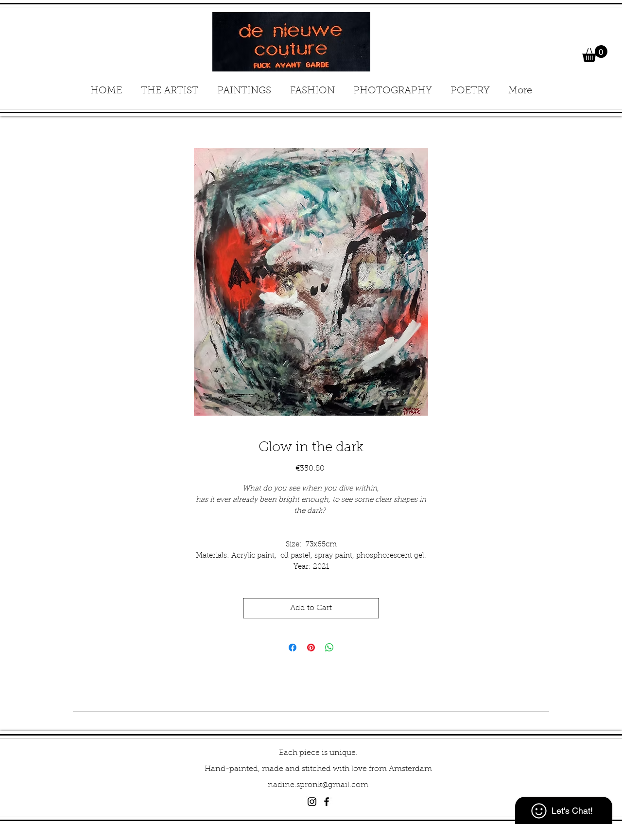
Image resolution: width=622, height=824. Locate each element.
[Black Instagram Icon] (312, 801)
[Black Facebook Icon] (326, 801)
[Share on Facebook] (292, 647)
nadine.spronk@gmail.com (318, 785)
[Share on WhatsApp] (329, 647)
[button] (594, 53)
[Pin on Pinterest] (311, 647)
